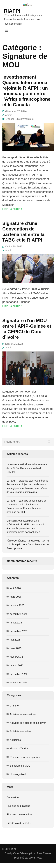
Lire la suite (11, 209)
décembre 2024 (18, 614)
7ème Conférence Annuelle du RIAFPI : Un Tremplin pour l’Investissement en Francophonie (28, 544)
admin (8, 115)
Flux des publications (18, 806)
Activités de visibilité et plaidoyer (28, 723)
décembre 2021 (18, 674)
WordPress (35, 857)
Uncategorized (18, 774)
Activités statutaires (20, 731)
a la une (14, 705)
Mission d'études (19, 748)
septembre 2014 (19, 682)
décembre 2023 (18, 631)
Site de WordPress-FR (19, 823)
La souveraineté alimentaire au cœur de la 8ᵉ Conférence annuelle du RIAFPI (27, 468)
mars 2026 (15, 596)
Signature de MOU (20, 765)
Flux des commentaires (19, 814)
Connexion (13, 797)
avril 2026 (15, 588)
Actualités (15, 740)
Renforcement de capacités (25, 757)
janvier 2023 (16, 665)
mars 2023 (15, 648)
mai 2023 (15, 639)
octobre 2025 (17, 605)
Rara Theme (44, 853)
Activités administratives (23, 714)
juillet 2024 (16, 622)
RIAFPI (12, 11)
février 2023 (16, 657)
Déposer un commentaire (20, 119)
